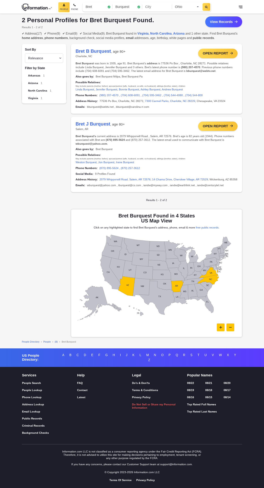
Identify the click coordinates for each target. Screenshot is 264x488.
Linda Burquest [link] (85, 89)
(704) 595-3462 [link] (151, 95)
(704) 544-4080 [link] (173, 95)
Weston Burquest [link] (86, 162)
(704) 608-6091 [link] (130, 95)
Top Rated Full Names (201, 404)
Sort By (30, 49)
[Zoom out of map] (230, 327)
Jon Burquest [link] (106, 162)
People (47, 341)
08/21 (208, 382)
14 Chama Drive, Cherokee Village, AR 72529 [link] (180, 179)
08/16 (190, 397)
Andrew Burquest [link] (172, 89)
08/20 (227, 382)
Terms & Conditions (145, 390)
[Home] (37, 7)
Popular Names (199, 375)
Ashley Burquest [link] (150, 89)
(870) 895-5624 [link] (108, 168)
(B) (56, 341)
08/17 (227, 390)
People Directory (30, 341)
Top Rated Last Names (202, 411)
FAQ (80, 382)
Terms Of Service (120, 480)
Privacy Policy (141, 397)
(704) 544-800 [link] (194, 95)
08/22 (190, 382)
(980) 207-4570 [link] (108, 95)
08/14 (227, 397)
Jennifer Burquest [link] (106, 89)
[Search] (206, 7)
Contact (82, 390)
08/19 (190, 390)
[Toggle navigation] (240, 7)
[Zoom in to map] (221, 327)
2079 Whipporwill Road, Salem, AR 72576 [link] (125, 179)
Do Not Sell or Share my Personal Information (153, 406)
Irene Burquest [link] (125, 162)
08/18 (208, 390)
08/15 (208, 397)
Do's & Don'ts (141, 382)
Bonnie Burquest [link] (129, 89)
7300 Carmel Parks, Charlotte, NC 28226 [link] (170, 101)
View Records (221, 22)
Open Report (215, 53)
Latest (81, 397)
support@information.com (176, 464)
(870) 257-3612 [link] (130, 168)
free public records (207, 227)
